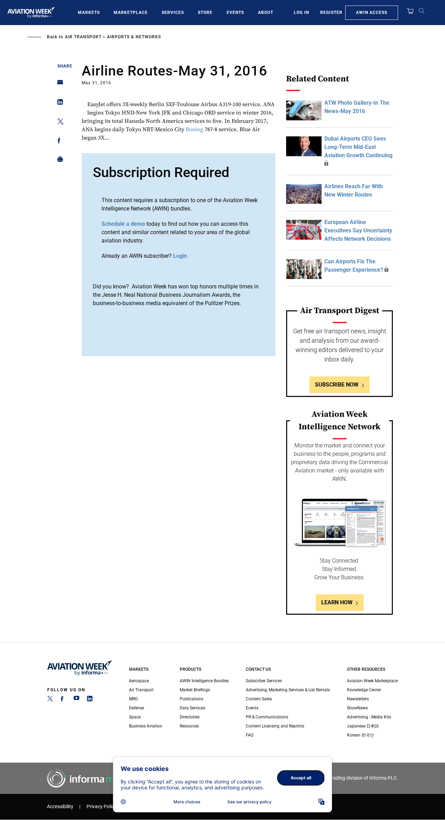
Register (331, 12)
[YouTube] (76, 700)
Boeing (194, 129)
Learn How (337, 602)
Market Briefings (195, 689)
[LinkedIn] (89, 700)
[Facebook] (63, 700)
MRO (133, 698)
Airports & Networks (134, 36)
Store (205, 12)
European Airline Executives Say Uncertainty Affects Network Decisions (358, 230)
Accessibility (60, 807)
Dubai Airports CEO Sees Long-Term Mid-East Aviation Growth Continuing (358, 147)
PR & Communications (267, 717)
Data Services (192, 708)
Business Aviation (145, 726)
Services (173, 12)
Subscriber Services (264, 680)
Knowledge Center (364, 689)
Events (235, 12)
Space (134, 717)
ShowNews (357, 708)
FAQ (249, 735)
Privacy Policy (101, 807)
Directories (190, 717)
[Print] (58, 161)
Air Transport (83, 36)
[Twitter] (50, 700)
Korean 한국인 (360, 735)
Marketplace (131, 12)
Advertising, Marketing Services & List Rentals (288, 689)
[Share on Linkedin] (58, 103)
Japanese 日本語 (363, 726)
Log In (301, 12)
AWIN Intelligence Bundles (204, 680)
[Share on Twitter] (58, 122)
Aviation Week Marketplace (372, 680)
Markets (89, 12)
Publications (191, 698)
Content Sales (259, 698)
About (265, 12)
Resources (189, 726)
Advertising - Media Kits (369, 717)
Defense (136, 708)
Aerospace (139, 680)
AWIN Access (371, 12)
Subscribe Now (336, 384)
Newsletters (358, 698)
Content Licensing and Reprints (275, 726)
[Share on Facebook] (58, 141)
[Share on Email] (58, 84)
